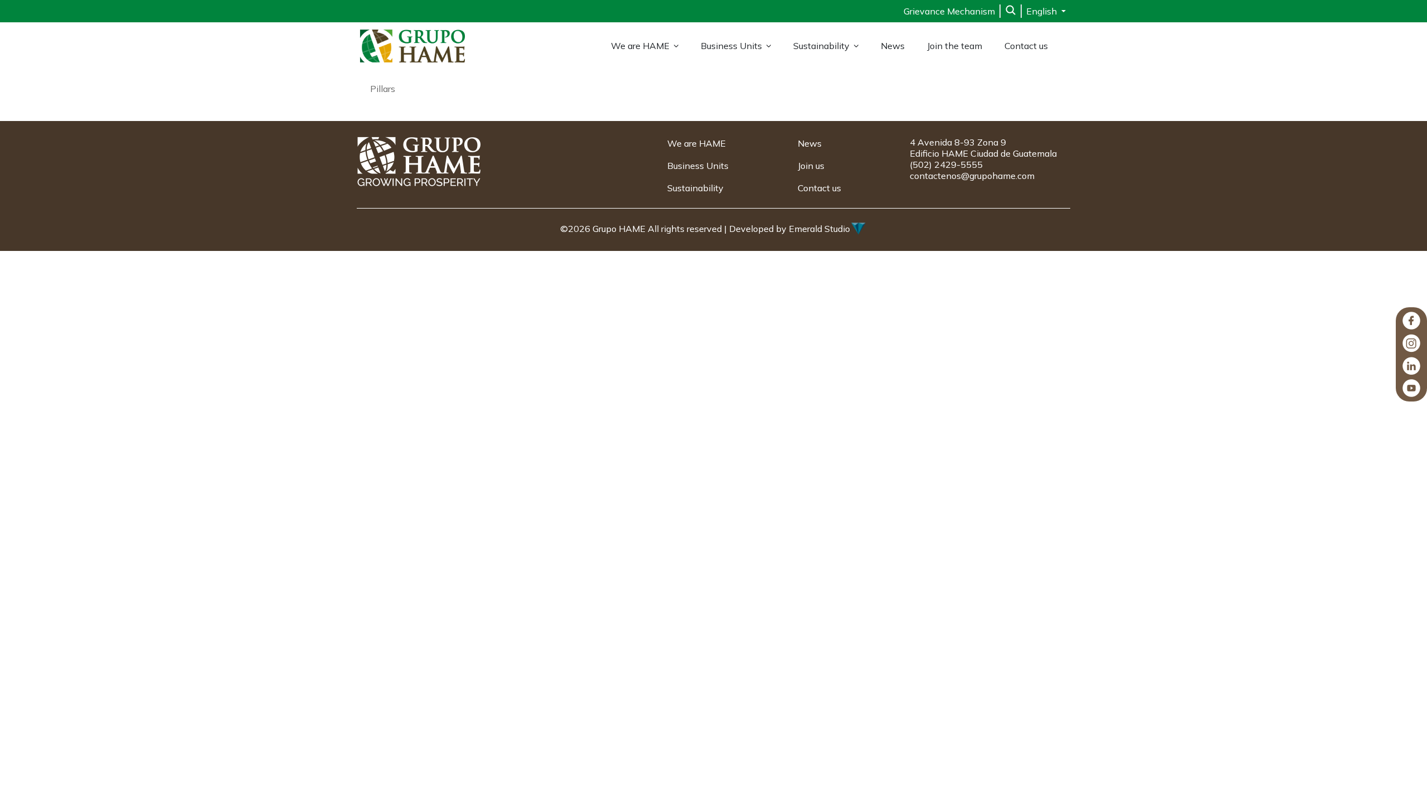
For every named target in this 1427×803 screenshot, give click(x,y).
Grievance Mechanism (949, 11)
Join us (811, 165)
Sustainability (821, 45)
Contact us (1026, 45)
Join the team (954, 45)
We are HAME (640, 45)
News (893, 45)
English (1042, 11)
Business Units (731, 45)
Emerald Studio (819, 228)
